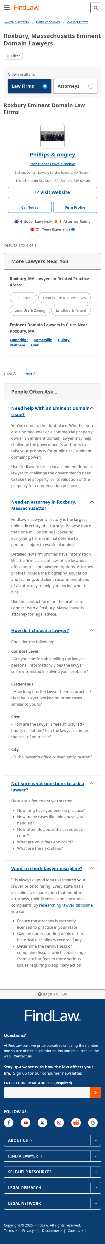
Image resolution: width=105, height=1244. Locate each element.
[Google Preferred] (93, 1122)
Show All (11, 373)
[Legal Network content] (95, 1203)
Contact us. (23, 1056)
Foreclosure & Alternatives (64, 297)
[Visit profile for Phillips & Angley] (52, 136)
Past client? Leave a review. (52, 164)
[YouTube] (25, 1122)
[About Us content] (95, 1140)
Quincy (64, 339)
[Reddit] (76, 1122)
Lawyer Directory (16, 22)
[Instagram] (59, 1122)
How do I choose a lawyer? (40, 630)
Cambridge (19, 339)
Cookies (74, 1230)
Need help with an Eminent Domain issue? (50, 411)
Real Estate (23, 297)
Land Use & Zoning (29, 310)
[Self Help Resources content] (95, 1172)
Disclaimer (51, 1230)
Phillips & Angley (52, 154)
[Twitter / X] (42, 1122)
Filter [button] (15, 55)
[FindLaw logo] (28, 7)
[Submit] (95, 1092)
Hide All (31, 373)
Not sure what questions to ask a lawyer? (47, 787)
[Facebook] (8, 1122)
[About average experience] (73, 229)
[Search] (95, 7)
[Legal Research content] (95, 1187)
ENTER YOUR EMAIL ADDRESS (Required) (38, 1083)
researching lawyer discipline (66, 905)
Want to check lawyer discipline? (46, 868)
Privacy (28, 1230)
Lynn (35, 345)
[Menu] (7, 7)
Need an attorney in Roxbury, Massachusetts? (43, 505)
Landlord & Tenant (71, 310)
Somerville (43, 339)
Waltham (17, 345)
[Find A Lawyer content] (95, 1156)
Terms (9, 1230)
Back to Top (55, 994)
